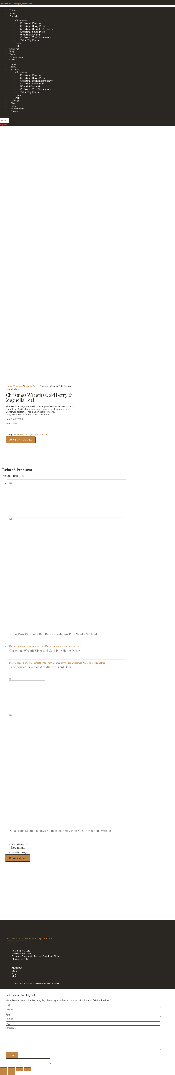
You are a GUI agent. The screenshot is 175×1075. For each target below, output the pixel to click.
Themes (18, 386)
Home (9, 386)
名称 (8, 1006)
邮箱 (8, 1015)
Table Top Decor (29, 40)
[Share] (11, 1069)
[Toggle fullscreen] (19, 1069)
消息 (8, 1024)
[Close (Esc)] (3, 1069)
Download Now (18, 858)
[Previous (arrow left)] (3, 1073)
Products (13, 16)
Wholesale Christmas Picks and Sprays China (29, 938)
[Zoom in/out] (27, 1069)
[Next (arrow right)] (11, 1073)
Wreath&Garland (39, 434)
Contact (13, 59)
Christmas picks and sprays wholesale (16, 4)
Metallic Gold (30, 386)
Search (4, 117)
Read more (17, 639)
